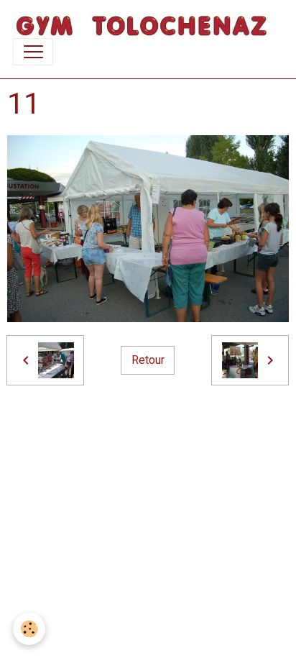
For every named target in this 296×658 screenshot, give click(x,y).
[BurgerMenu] (33, 51)
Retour (148, 360)
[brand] (141, 25)
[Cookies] (29, 629)
